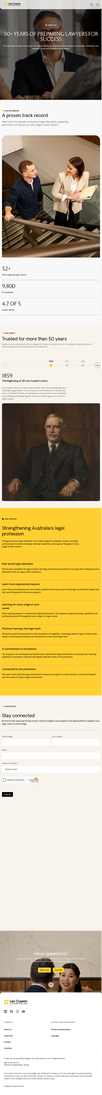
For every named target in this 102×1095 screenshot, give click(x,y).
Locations (8, 1048)
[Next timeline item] (97, 365)
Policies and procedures (60, 1029)
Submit (7, 794)
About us (8, 1029)
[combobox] (52, 769)
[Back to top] (51, 984)
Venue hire (8, 1036)
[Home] (12, 4)
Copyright (55, 1036)
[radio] (51, 363)
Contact (7, 1042)
